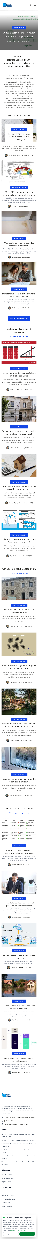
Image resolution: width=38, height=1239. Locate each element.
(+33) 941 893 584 (10, 1121)
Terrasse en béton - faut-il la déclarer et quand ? (18, 1140)
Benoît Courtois (7, 1174)
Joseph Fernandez (7, 1178)
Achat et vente (19, 28)
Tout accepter (27, 1234)
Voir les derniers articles (19, 318)
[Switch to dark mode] (31, 5)
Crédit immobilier (19, 289)
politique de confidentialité (18, 1230)
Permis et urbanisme (19, 187)
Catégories (6, 1187)
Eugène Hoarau (7, 1182)
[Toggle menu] (35, 5)
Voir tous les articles (19, 337)
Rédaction (6, 1170)
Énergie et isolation (19, 129)
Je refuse (11, 1234)
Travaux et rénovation (19, 369)
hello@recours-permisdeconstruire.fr (16, 1124)
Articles (5, 1130)
